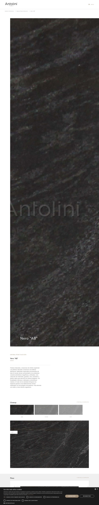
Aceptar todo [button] (71, 496)
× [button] (97, 489)
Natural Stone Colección (22, 11)
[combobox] (95, 489)
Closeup (13, 402)
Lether (46, 416)
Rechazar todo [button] (87, 496)
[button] (33, 503)
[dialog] (49, 496)
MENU (92, 4)
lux (22, 416)
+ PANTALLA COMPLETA (82, 402)
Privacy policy (30, 494)
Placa (12, 478)
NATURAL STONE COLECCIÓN (18, 354)
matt (71, 416)
